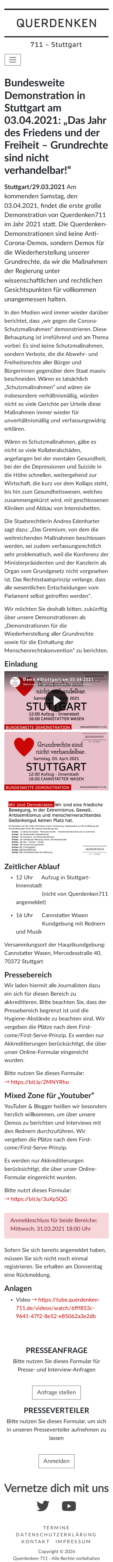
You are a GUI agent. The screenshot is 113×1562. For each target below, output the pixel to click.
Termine (56, 1528)
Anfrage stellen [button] (56, 1392)
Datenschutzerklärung (56, 1535)
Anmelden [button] (56, 1461)
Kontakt (35, 1541)
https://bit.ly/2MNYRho (40, 1082)
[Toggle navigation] (13, 60)
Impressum (74, 1541)
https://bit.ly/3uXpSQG (39, 1199)
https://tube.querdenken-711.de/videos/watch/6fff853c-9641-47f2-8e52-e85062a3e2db (58, 1308)
